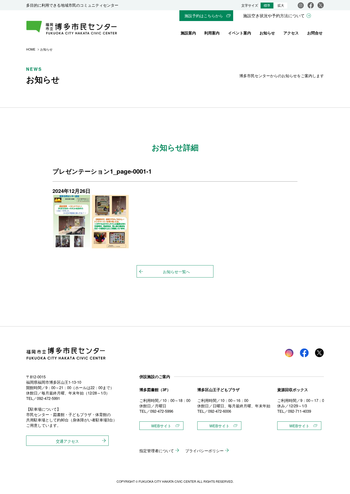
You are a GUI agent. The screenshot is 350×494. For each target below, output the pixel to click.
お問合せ (315, 33)
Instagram (300, 5)
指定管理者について (156, 450)
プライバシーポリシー (204, 450)
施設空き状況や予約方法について (274, 15)
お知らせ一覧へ (176, 271)
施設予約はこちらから (203, 15)
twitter (319, 353)
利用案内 (212, 33)
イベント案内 (239, 33)
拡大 (280, 5)
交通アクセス (67, 441)
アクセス (291, 33)
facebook (310, 5)
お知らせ (267, 33)
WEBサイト (161, 425)
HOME (30, 49)
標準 (267, 5)
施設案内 (188, 33)
